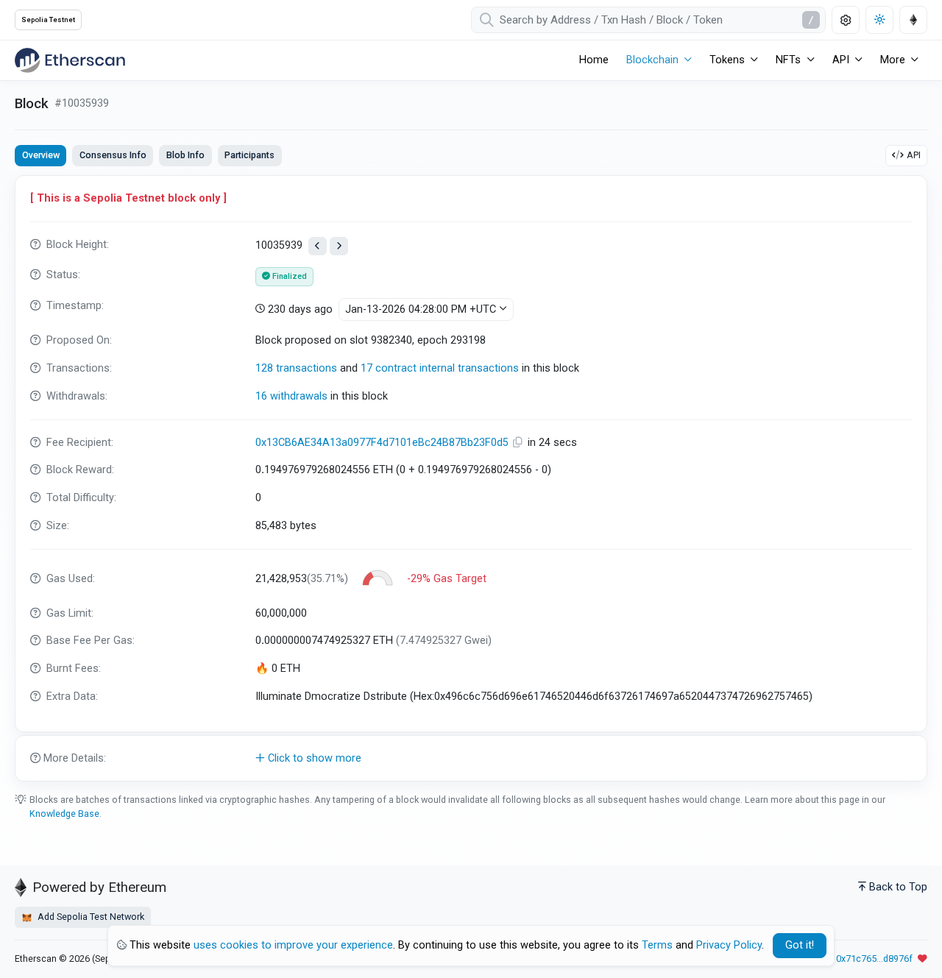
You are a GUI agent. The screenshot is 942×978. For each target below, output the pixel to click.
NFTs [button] (788, 60)
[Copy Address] (519, 442)
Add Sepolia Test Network (89, 916)
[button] (471, 759)
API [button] (840, 60)
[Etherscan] (70, 60)
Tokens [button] (727, 60)
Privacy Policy (729, 945)
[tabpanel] (471, 478)
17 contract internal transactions (440, 368)
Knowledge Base (64, 813)
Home (594, 60)
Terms (657, 945)
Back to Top (898, 887)
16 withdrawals (291, 396)
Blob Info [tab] (185, 154)
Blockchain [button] (652, 60)
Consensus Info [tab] (112, 154)
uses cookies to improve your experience (293, 945)
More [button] (892, 60)
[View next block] (339, 246)
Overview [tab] (41, 154)
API (914, 154)
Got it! (799, 945)
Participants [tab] (249, 154)
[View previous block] (317, 246)
